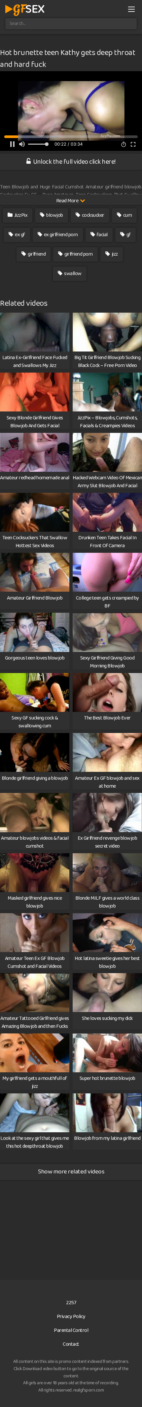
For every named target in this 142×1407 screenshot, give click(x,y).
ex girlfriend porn (60, 235)
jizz (114, 254)
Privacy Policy (71, 1316)
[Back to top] (130, 1392)
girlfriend (36, 254)
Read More (67, 201)
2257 (71, 1303)
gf (128, 235)
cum (127, 215)
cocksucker (92, 215)
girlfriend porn (78, 254)
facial (102, 235)
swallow (72, 273)
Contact (71, 1344)
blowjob (54, 215)
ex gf (19, 235)
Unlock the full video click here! (74, 161)
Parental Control (71, 1330)
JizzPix (20, 215)
